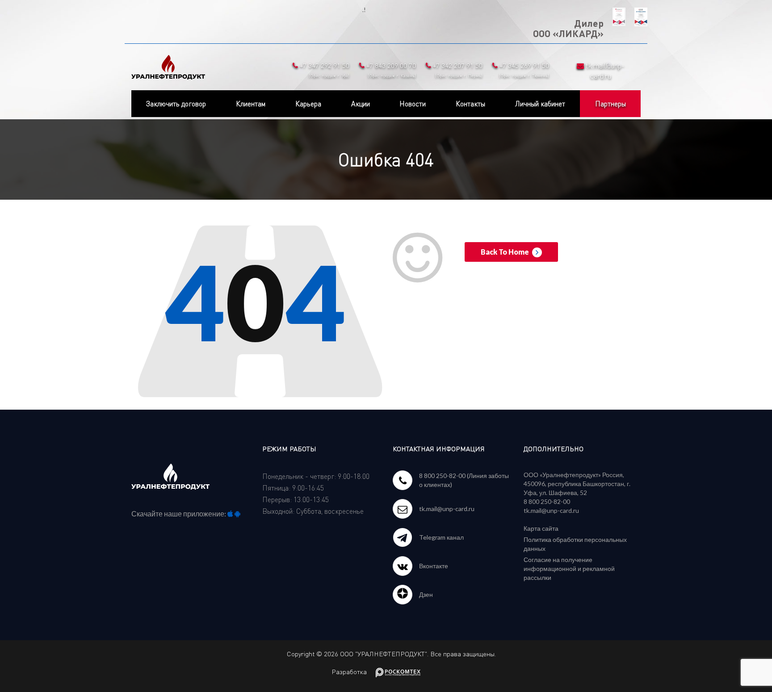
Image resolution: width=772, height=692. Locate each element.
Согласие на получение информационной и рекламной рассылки (569, 568)
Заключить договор (176, 103)
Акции (360, 103)
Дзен (426, 594)
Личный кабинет (540, 103)
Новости (412, 103)
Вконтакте (433, 566)
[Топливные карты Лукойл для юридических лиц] (168, 65)
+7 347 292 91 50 (323, 69)
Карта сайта (541, 528)
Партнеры (610, 103)
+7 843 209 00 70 (390, 69)
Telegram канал (441, 537)
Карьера (308, 103)
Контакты (470, 103)
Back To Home (505, 251)
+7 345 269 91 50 (523, 69)
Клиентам (250, 103)
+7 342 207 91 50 (456, 69)
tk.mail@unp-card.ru (446, 508)
